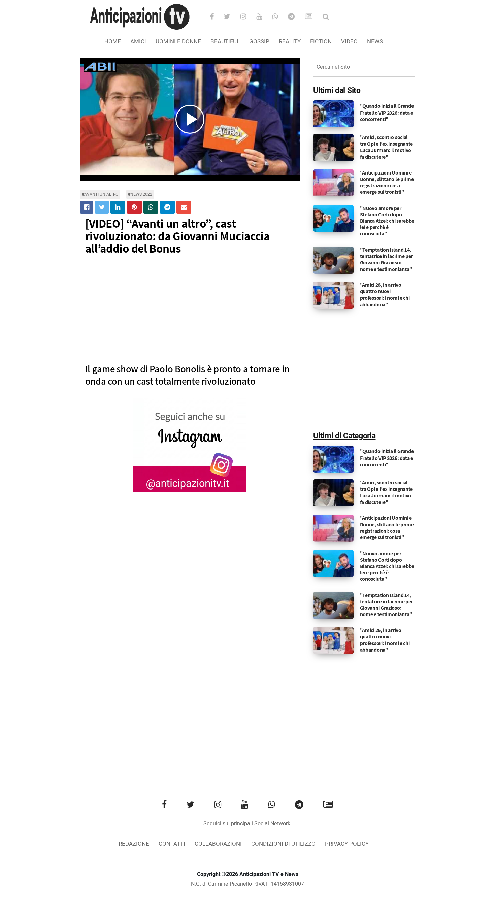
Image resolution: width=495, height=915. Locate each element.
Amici (138, 41)
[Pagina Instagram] (189, 445)
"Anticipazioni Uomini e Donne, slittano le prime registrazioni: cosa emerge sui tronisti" (387, 182)
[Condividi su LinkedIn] (117, 207)
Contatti (172, 844)
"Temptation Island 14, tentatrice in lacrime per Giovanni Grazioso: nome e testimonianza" (386, 259)
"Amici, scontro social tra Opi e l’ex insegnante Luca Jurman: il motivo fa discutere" (386, 147)
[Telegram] (295, 17)
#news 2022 (140, 194)
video (349, 41)
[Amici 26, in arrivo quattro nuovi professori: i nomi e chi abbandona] (333, 295)
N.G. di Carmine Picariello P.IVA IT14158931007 (247, 884)
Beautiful (225, 41)
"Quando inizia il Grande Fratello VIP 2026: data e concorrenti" (387, 112)
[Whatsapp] (279, 17)
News (375, 41)
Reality (290, 41)
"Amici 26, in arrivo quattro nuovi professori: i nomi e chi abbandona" (385, 294)
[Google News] (313, 17)
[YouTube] (263, 17)
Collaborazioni (218, 844)
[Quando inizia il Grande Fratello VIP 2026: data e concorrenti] (333, 114)
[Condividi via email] (183, 207)
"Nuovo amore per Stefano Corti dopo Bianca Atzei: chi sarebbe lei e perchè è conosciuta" (387, 221)
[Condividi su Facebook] (86, 207)
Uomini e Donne (178, 41)
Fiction (321, 41)
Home (112, 41)
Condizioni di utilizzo (283, 844)
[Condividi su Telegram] (167, 207)
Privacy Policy (347, 844)
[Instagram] (247, 17)
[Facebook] (216, 17)
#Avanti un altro (100, 194)
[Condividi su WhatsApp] (150, 207)
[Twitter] (231, 17)
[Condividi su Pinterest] (134, 207)
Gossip (259, 41)
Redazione (134, 844)
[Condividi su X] (102, 207)
